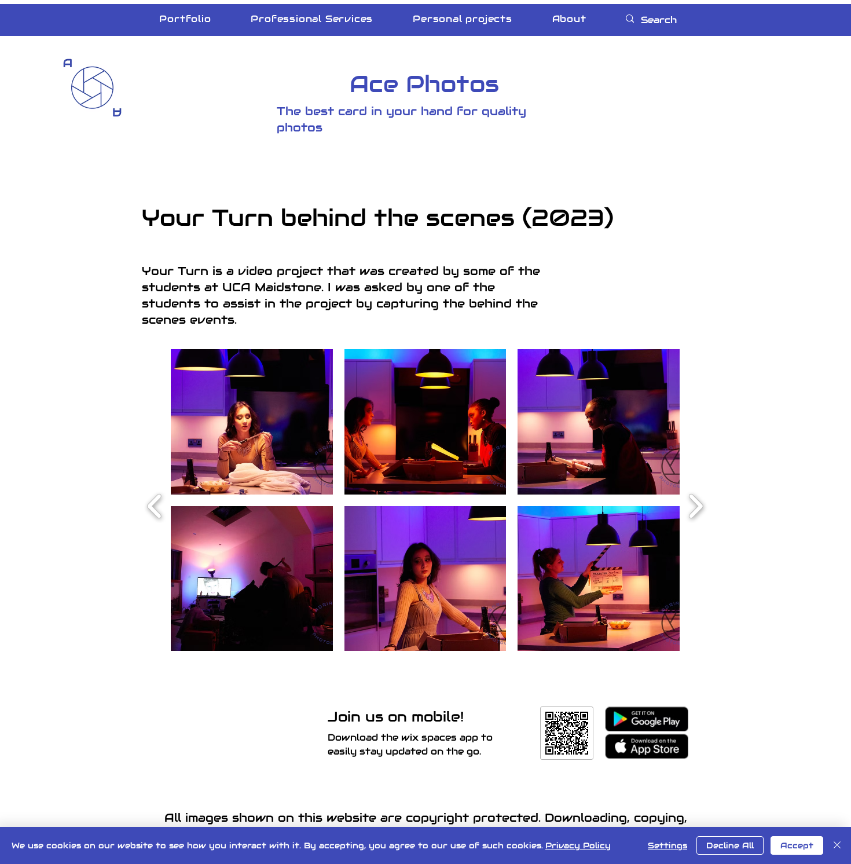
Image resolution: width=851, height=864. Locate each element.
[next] (696, 504)
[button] (252, 422)
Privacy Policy (578, 845)
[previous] (155, 504)
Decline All (730, 845)
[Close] (837, 845)
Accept (796, 845)
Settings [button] (667, 845)
